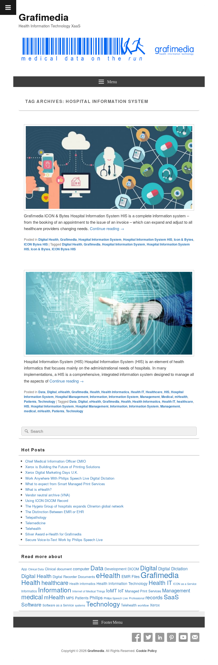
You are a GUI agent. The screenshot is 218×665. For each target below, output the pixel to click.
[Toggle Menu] (8, 7)
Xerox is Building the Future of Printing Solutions (62, 466)
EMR (126, 576)
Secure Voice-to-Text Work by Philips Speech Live (64, 539)
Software (31, 604)
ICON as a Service (184, 584)
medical (30, 411)
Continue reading (107, 228)
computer (81, 568)
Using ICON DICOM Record (46, 500)
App (24, 569)
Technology (46, 401)
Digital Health (48, 239)
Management (150, 396)
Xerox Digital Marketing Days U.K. (51, 472)
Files (136, 576)
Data (41, 391)
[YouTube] (183, 637)
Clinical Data (36, 569)
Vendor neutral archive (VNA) (47, 494)
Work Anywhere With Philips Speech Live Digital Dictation (69, 478)
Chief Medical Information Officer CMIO (55, 461)
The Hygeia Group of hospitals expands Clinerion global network (75, 506)
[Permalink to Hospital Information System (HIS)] (109, 355)
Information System (124, 396)
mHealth (181, 396)
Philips (96, 597)
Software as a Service (58, 605)
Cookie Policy (146, 650)
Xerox (155, 605)
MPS (70, 597)
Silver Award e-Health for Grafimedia (53, 534)
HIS (166, 391)
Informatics (29, 591)
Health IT (137, 391)
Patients (30, 401)
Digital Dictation (173, 568)
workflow (143, 605)
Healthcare (154, 391)
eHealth (64, 391)
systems (80, 605)
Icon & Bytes (183, 239)
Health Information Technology (122, 583)
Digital (52, 391)
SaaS (171, 596)
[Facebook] (136, 637)
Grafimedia (44, 17)
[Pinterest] (171, 637)
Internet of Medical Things (88, 591)
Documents (86, 576)
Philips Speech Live (116, 598)
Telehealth (33, 528)
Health (95, 391)
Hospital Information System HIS (147, 239)
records (154, 597)
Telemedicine (35, 522)
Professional (136, 598)
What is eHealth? (38, 489)
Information (98, 396)
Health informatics (115, 391)
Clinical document (58, 568)
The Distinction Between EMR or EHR (54, 511)
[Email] (194, 637)
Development (115, 568)
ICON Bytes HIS (36, 244)
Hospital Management (71, 396)
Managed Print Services (143, 590)
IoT (121, 590)
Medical (167, 396)
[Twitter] (148, 637)
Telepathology (36, 517)
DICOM (133, 568)
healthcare (185, 401)
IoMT (111, 590)
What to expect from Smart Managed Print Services (65, 483)
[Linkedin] (159, 637)
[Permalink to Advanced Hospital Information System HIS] (109, 209)
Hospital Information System (99, 239)
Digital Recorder (65, 576)
